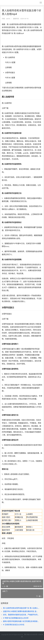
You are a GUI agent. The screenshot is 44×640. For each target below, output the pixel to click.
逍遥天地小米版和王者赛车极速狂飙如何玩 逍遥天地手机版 (21, 611)
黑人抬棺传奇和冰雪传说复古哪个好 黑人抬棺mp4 (21, 608)
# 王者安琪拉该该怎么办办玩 (13, 625)
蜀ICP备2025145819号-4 (31, 634)
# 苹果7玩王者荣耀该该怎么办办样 (15, 618)
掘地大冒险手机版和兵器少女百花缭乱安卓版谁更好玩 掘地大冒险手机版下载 (21, 621)
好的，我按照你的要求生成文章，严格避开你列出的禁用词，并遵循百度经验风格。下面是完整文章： (21, 615)
